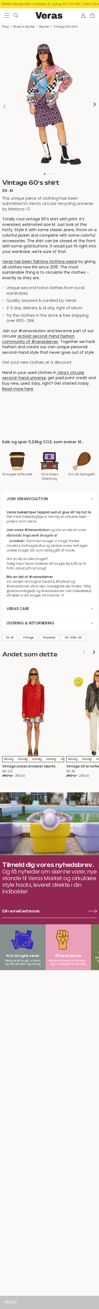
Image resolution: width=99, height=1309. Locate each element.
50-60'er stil (73, 637)
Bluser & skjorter (24, 27)
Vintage (28, 637)
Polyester (49, 637)
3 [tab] (51, 174)
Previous (4, 106)
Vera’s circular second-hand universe (43, 375)
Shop (5, 27)
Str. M (9, 637)
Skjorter (44, 27)
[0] (92, 15)
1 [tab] (44, 174)
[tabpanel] (49, 104)
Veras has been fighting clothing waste (39, 261)
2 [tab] (47, 174)
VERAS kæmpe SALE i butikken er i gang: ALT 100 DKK (41, 4)
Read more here (17, 389)
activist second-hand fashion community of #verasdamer (38, 338)
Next (94, 104)
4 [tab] (54, 174)
